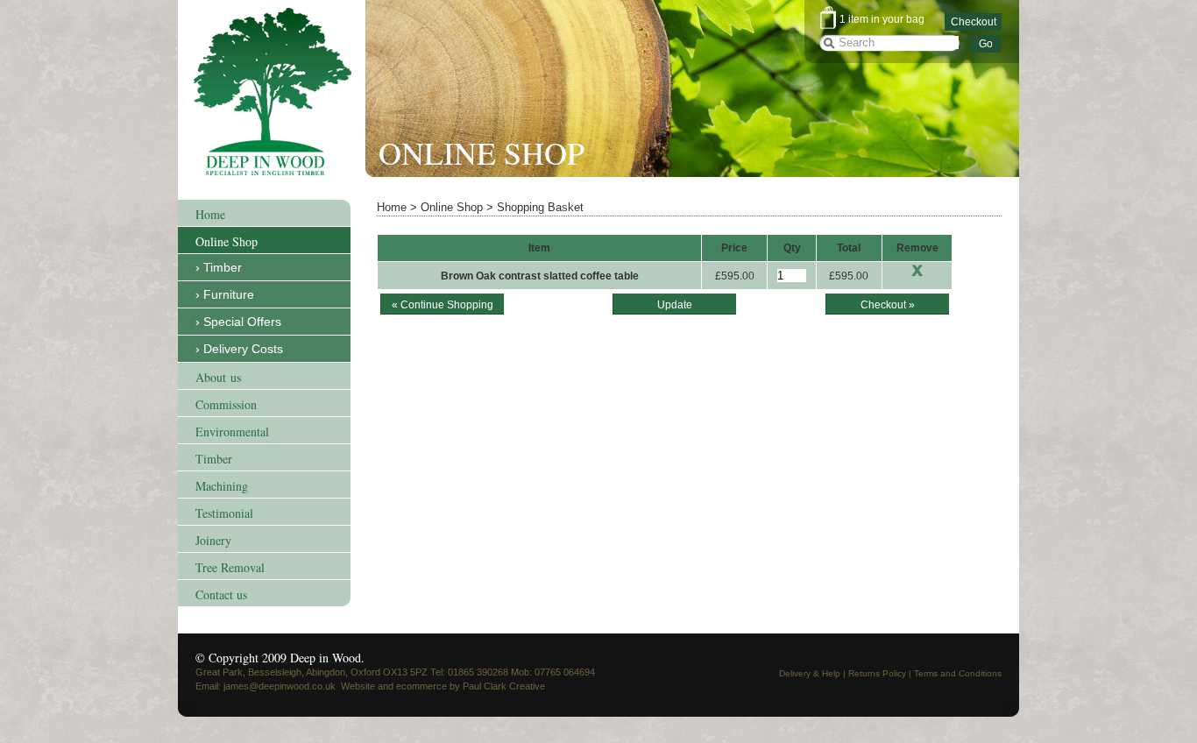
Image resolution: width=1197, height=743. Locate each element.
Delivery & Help (809, 673)
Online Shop (226, 241)
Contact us (221, 594)
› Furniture (224, 294)
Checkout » (888, 305)
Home (210, 214)
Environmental (232, 431)
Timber (213, 458)
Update (674, 305)
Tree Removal (230, 567)
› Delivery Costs (239, 349)
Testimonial (224, 513)
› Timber (218, 267)
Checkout (973, 22)
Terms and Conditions (958, 673)
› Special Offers (238, 322)
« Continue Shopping (442, 305)
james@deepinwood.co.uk (279, 686)
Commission (226, 404)
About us (218, 377)
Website (358, 686)
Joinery (213, 540)
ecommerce (421, 686)
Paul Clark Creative (504, 686)
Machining (221, 486)
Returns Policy (877, 673)
